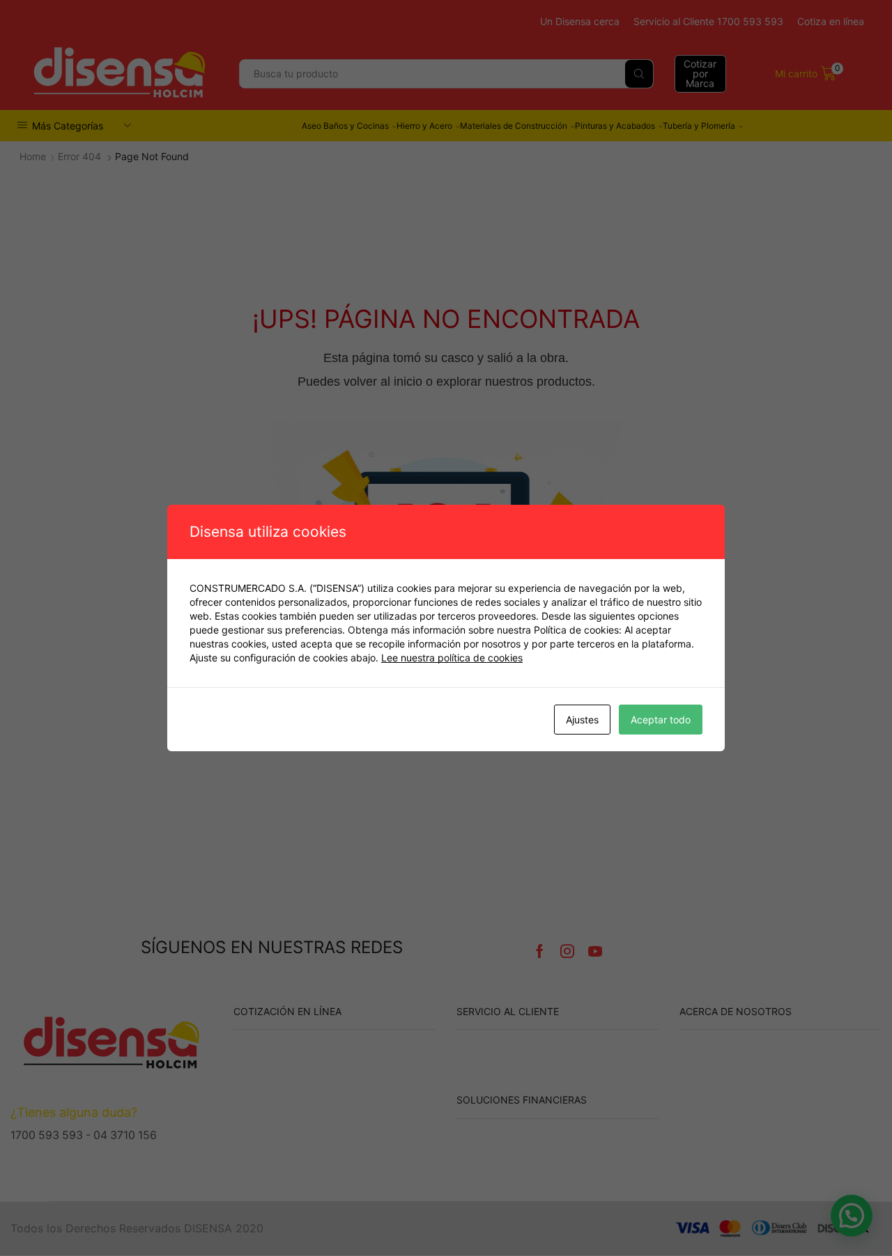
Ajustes (582, 719)
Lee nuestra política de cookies (452, 658)
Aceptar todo (661, 719)
